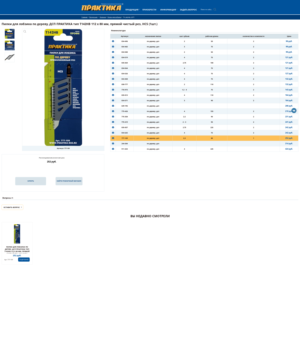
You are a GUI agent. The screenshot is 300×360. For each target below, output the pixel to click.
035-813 (125, 95)
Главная (84, 17)
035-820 (125, 63)
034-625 (125, 133)
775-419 (125, 122)
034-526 (125, 73)
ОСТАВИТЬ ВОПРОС (12, 207)
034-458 (125, 79)
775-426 (125, 111)
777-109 (125, 138)
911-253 (125, 149)
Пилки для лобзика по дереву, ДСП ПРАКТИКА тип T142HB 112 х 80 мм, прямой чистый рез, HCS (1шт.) (17, 250)
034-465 (125, 47)
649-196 (125, 106)
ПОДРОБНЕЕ (23, 259)
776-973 (125, 90)
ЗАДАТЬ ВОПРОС (188, 9)
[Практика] (293, 110)
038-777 (125, 84)
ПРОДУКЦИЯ (131, 9)
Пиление (103, 17)
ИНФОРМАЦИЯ (168, 9)
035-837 (125, 127)
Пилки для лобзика (114, 17)
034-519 (125, 57)
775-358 (125, 117)
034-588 (125, 52)
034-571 (125, 100)
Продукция (93, 17)
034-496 (125, 41)
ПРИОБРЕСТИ (149, 9)
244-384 (125, 143)
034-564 (125, 68)
